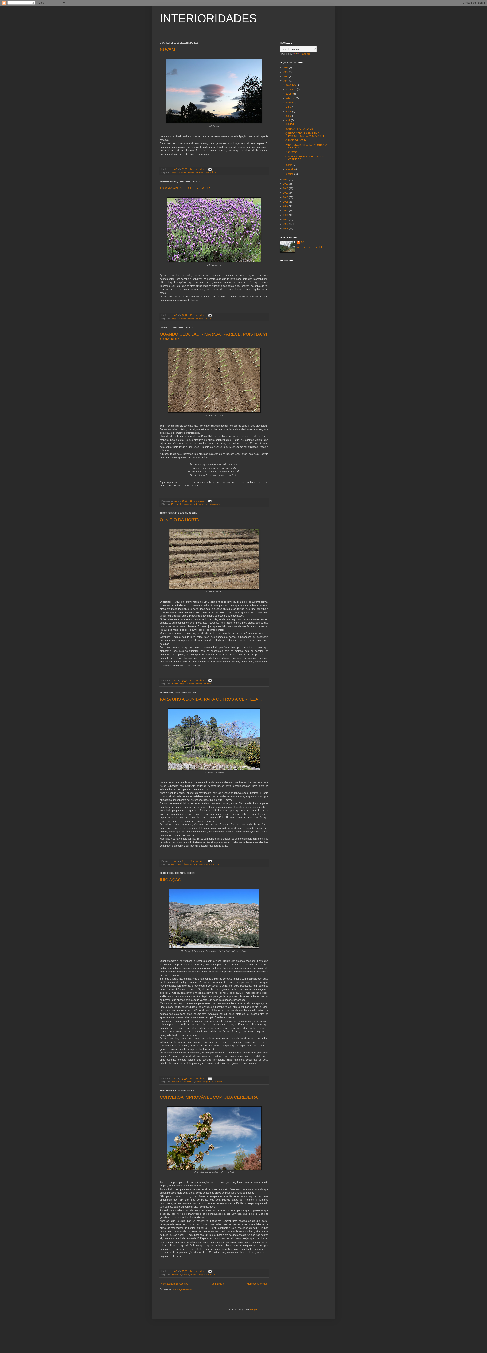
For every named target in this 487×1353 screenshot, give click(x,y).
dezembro (291, 84)
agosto (289, 102)
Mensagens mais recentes (174, 1284)
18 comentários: (197, 315)
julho (288, 107)
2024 (286, 67)
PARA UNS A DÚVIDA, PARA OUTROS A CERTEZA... (211, 699)
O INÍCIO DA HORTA (179, 519)
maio (288, 116)
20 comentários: (197, 680)
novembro (291, 89)
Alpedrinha (176, 864)
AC (302, 242)
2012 (286, 215)
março (289, 165)
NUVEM (167, 49)
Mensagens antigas (257, 1284)
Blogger (253, 1309)
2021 (286, 81)
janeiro (290, 174)
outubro (290, 93)
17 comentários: (197, 1078)
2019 (286, 184)
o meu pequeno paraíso (192, 172)
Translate (305, 54)
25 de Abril (176, 504)
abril (288, 120)
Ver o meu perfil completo (310, 247)
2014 (286, 206)
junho (289, 111)
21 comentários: (197, 861)
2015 (286, 201)
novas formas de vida (209, 864)
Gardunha (217, 1082)
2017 (286, 192)
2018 (286, 188)
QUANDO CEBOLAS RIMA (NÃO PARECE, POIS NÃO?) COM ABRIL (305, 134)
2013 (286, 210)
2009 (286, 228)
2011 (286, 219)
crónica (185, 504)
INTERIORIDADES (208, 18)
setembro (291, 98)
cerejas (185, 1275)
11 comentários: (197, 501)
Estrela (193, 1275)
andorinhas (176, 1275)
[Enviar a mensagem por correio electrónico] (209, 169)
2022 (286, 76)
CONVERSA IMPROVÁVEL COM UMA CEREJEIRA (209, 1097)
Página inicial (217, 1284)
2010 (286, 224)
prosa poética (210, 172)
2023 (286, 72)
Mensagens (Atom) (182, 1289)
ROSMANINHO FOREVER (185, 188)
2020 (286, 179)
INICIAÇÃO (170, 879)
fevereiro (290, 169)
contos (198, 1082)
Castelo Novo (188, 1082)
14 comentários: (197, 169)
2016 (286, 197)
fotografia (175, 172)
